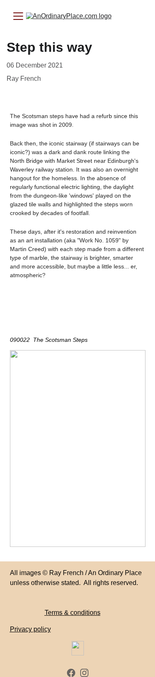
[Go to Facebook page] (71, 673)
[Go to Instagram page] (84, 673)
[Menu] (18, 16)
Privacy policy (30, 629)
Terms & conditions (72, 612)
